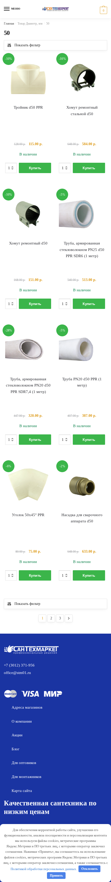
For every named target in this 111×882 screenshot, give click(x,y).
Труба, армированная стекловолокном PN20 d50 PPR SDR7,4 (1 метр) (28, 385)
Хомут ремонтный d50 (28, 243)
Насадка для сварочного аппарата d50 (81, 518)
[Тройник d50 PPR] (28, 79)
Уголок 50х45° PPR (28, 515)
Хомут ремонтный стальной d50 (82, 110)
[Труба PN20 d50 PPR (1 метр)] (82, 350)
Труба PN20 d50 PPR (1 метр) (82, 382)
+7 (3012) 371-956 (19, 665)
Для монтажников (26, 777)
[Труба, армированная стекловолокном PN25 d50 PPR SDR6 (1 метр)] (82, 214)
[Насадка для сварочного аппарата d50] (82, 486)
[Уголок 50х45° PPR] (28, 486)
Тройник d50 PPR (28, 107)
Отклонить (89, 869)
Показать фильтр (27, 45)
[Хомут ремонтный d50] (28, 214)
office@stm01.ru (17, 673)
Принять (56, 875)
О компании (22, 721)
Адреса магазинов (27, 707)
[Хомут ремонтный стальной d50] (82, 79)
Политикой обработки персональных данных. (44, 869)
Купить (35, 168)
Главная (9, 23)
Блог (15, 749)
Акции (17, 735)
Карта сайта (22, 791)
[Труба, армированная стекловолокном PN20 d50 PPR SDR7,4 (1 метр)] (28, 350)
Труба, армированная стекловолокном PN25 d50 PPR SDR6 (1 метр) (82, 249)
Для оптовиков (24, 763)
